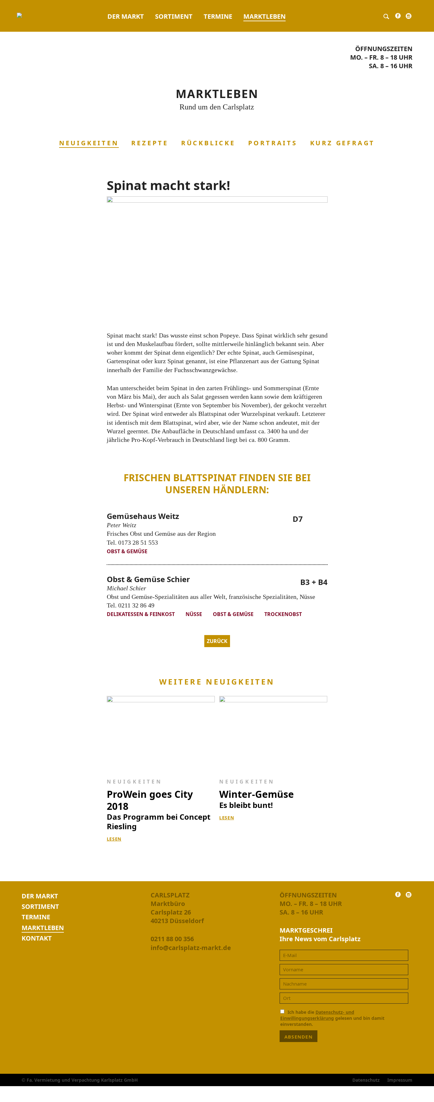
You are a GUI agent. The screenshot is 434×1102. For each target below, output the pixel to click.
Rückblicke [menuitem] (208, 143)
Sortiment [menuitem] (174, 16)
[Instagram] (408, 17)
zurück (217, 641)
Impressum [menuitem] (399, 1080)
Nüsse (194, 614)
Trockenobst (283, 614)
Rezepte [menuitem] (149, 143)
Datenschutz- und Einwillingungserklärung (317, 1015)
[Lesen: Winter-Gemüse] (273, 733)
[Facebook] (398, 17)
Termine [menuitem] (218, 16)
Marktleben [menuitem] (264, 16)
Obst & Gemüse (127, 551)
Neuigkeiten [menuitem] (89, 143)
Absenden (298, 1036)
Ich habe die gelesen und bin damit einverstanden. (332, 1018)
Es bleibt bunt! (256, 799)
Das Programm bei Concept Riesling (158, 809)
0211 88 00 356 (172, 939)
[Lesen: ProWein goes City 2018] (161, 733)
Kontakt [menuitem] (37, 938)
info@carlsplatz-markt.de (191, 947)
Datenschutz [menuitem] (366, 1080)
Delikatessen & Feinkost (141, 614)
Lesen (114, 839)
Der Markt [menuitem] (125, 16)
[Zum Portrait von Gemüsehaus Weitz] (320, 520)
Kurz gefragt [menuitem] (342, 143)
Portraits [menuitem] (272, 143)
